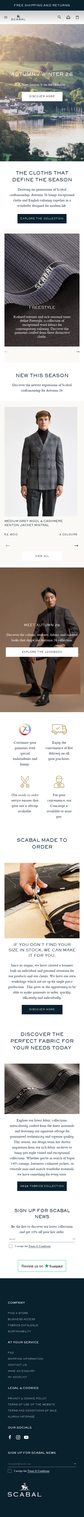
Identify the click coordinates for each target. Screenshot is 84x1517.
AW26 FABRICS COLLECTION (42, 1186)
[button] (59, 17)
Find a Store (18, 1313)
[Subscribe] (70, 1239)
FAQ (11, 1353)
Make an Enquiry (21, 1371)
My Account (17, 1377)
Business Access (21, 1319)
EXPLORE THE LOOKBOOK (42, 651)
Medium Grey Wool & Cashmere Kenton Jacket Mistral (33, 523)
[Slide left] (6, 352)
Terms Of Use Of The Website (31, 1404)
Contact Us (17, 1365)
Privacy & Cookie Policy (27, 1398)
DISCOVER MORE (42, 96)
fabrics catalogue (23, 1325)
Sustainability (19, 1331)
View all (42, 556)
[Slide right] (78, 352)
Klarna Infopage (21, 1417)
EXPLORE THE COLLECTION (41, 218)
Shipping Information (25, 1359)
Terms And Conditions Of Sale (32, 1410)
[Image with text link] (42, 900)
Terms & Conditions (39, 1246)
